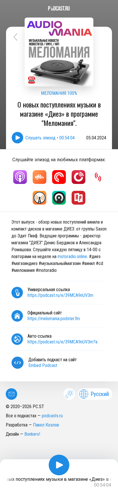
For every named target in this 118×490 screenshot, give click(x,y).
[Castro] (59, 198)
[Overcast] (39, 198)
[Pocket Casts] (59, 177)
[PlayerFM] (78, 177)
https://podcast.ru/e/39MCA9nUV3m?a (62, 342)
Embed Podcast (42, 365)
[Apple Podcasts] (20, 177)
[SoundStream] (98, 177)
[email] (11, 394)
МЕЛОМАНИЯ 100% (59, 93)
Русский (100, 394)
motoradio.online (72, 256)
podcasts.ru (52, 415)
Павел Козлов (46, 425)
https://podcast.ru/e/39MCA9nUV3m (60, 295)
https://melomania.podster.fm (53, 318)
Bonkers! (32, 434)
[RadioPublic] (78, 198)
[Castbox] (39, 177)
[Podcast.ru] (59, 8)
